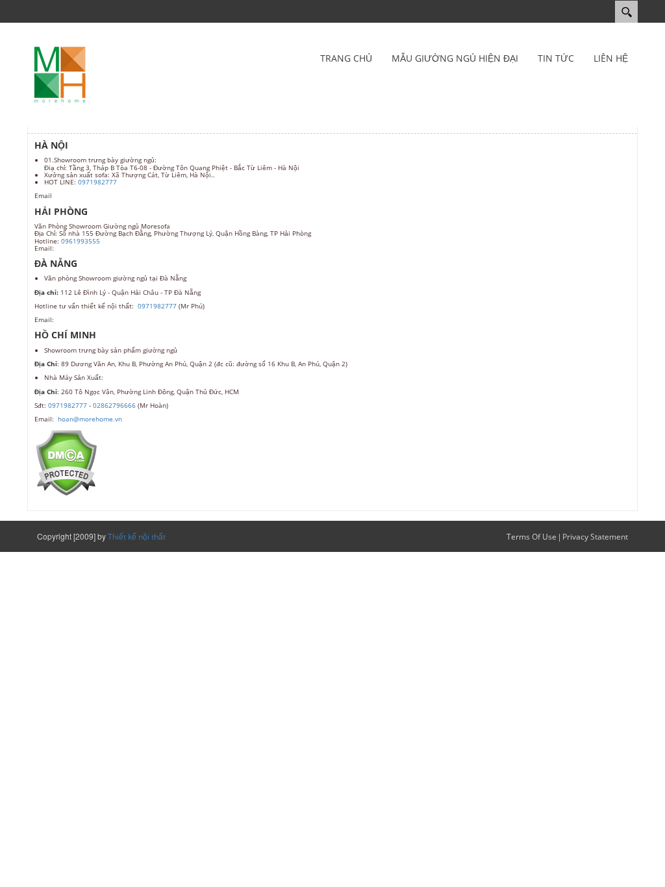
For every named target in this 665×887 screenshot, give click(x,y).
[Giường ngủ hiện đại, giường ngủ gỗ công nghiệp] (59, 74)
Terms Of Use (532, 536)
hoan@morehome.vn (90, 418)
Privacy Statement (595, 536)
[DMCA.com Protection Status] (65, 461)
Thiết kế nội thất (137, 536)
